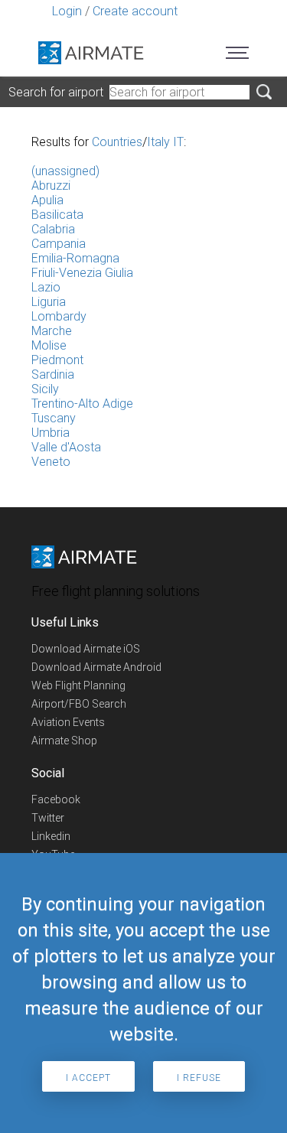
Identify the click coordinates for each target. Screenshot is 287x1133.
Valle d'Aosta (66, 447)
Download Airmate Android (96, 667)
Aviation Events (68, 722)
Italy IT (165, 142)
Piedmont (57, 360)
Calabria (53, 229)
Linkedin (50, 836)
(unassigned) (65, 171)
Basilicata (57, 214)
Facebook (55, 799)
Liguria (48, 302)
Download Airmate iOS (85, 649)
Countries (117, 142)
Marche (51, 331)
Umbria (50, 432)
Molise (49, 345)
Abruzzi (50, 185)
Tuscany (53, 418)
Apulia (47, 200)
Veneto (50, 461)
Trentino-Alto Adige (82, 403)
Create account (135, 11)
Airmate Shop (64, 740)
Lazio (45, 287)
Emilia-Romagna (75, 258)
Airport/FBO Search (78, 704)
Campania (58, 243)
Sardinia (52, 374)
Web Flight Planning (78, 685)
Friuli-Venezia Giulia (82, 272)
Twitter (47, 818)
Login (67, 11)
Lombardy (58, 316)
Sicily (45, 389)
